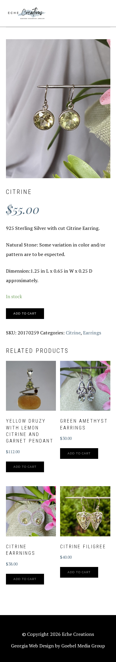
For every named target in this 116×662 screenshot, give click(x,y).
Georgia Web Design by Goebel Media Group (58, 645)
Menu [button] (103, 12)
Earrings (92, 332)
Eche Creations (27, 13)
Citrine (73, 332)
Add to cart (25, 313)
